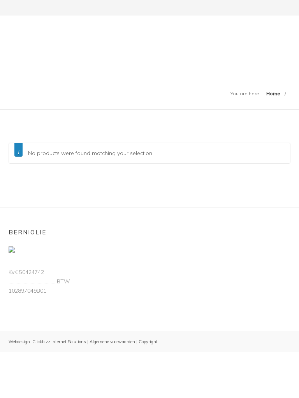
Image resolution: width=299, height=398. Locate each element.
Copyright (148, 341)
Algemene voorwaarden (111, 341)
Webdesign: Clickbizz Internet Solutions (47, 341)
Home (273, 93)
